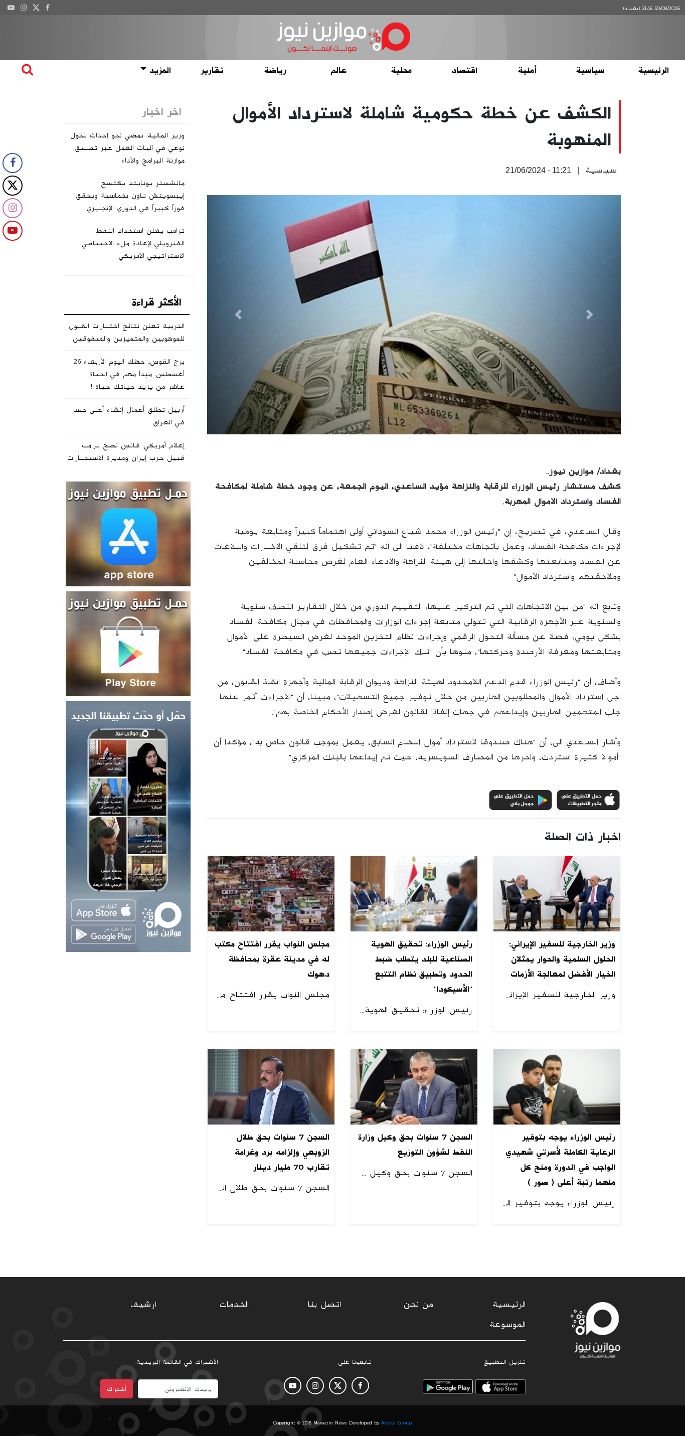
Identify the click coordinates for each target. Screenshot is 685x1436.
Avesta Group (396, 1422)
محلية (401, 70)
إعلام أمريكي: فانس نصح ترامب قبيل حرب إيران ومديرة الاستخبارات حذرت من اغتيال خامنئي (126, 457)
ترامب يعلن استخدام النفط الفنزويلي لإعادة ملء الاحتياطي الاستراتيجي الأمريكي (133, 243)
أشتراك (116, 1388)
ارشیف (143, 1305)
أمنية (527, 70)
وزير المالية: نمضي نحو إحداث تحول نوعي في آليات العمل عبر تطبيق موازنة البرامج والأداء (127, 148)
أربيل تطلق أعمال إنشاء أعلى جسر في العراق (128, 416)
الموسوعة (507, 1325)
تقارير (212, 70)
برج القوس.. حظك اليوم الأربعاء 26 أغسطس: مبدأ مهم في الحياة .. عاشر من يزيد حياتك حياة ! (129, 374)
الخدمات (234, 1305)
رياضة (275, 70)
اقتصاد (464, 70)
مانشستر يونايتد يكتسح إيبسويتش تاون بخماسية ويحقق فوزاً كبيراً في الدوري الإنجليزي (130, 195)
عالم (338, 70)
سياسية (590, 70)
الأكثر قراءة (157, 302)
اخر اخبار (162, 112)
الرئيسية (653, 70)
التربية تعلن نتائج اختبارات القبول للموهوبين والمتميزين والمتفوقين (127, 332)
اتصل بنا (324, 1305)
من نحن (418, 1305)
